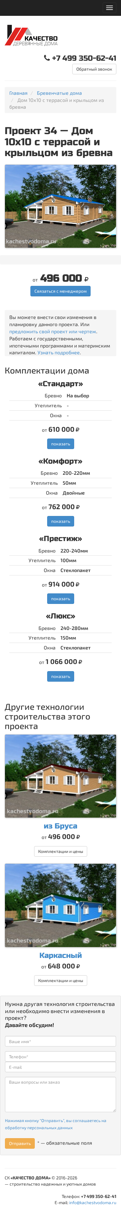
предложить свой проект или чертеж (52, 331)
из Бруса (60, 826)
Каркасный (60, 955)
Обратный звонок (94, 69)
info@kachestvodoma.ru (92, 1202)
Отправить (20, 1143)
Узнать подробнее (59, 352)
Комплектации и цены (60, 851)
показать (60, 443)
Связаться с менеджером (60, 291)
